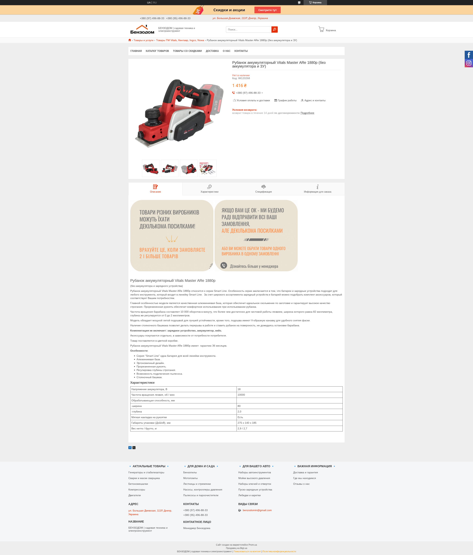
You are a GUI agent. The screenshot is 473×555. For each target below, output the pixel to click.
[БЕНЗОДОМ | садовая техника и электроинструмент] (142, 29)
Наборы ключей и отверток (254, 483)
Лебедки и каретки (249, 495)
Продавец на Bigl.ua (236, 548)
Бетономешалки (138, 483)
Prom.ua (253, 545)
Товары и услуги (143, 40)
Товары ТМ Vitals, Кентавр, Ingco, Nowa (180, 40)
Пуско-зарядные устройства (255, 489)
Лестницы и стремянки (197, 483)
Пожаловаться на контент (247, 551)
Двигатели (134, 495)
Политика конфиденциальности (279, 551)
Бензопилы (190, 472)
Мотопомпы (190, 478)
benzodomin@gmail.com (257, 510)
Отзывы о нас (301, 483)
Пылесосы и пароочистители (200, 495)
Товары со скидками (187, 51)
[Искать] (274, 29)
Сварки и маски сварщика (144, 478)
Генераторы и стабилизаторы (146, 472)
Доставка (212, 51)
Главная (136, 51)
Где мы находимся (304, 478)
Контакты (241, 51)
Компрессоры (136, 489)
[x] (133, 448)
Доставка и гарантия (305, 472)
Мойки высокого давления (254, 478)
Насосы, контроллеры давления (202, 489)
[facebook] (130, 448)
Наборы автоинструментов (254, 472)
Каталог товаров (157, 51)
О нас (226, 51)
